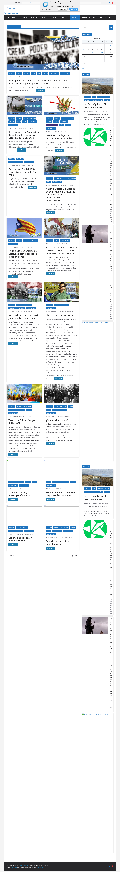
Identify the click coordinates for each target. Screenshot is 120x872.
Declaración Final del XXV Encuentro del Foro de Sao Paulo (22, 171)
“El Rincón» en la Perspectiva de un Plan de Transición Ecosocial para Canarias (23, 134)
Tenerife (107, 100)
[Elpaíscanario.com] (11, 13)
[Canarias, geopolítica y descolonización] (24, 514)
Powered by (45, 9)
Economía (26, 73)
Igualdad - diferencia (52, 125)
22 (106, 56)
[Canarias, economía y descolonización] (62, 514)
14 (102, 53)
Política (64, 17)
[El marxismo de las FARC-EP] (62, 292)
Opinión (28, 482)
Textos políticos (65, 73)
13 (97, 53)
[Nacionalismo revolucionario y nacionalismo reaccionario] (24, 292)
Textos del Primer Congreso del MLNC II (23, 422)
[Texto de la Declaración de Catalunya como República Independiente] (24, 228)
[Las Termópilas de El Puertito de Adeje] (97, 86)
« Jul (83, 68)
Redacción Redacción (28, 77)
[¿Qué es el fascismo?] (62, 394)
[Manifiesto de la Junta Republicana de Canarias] (62, 105)
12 (93, 53)
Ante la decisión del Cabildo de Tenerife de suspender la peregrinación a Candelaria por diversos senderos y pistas (111, 264)
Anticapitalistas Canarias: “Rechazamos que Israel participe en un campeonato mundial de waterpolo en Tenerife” (111, 167)
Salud (39, 73)
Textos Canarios (54, 73)
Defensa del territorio (30, 118)
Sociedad (45, 73)
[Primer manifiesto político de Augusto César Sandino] (62, 469)
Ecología (49, 121)
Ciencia (53, 17)
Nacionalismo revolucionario (17, 308)
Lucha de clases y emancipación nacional (20, 494)
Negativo (63, 9)
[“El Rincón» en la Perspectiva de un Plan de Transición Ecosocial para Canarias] (24, 105)
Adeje (94, 96)
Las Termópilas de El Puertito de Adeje (95, 106)
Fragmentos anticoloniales (62, 178)
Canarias (19, 73)
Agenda (107, 17)
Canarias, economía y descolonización (57, 543)
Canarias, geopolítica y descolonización (20, 539)
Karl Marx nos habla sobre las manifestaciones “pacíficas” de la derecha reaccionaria (62, 250)
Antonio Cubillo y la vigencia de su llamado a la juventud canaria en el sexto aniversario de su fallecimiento (61, 194)
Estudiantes (64, 121)
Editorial (85, 17)
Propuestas (97, 17)
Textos (74, 17)
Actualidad (12, 17)
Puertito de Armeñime (96, 100)
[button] (26, 17)
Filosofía (33, 17)
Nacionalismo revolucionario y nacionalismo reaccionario (23, 317)
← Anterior (10, 556)
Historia (22, 17)
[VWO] (50, 9)
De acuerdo (73, 9)
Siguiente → (75, 556)
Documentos (20, 158)
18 (88, 56)
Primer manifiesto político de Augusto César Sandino (61, 494)
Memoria (73, 178)
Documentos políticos (60, 406)
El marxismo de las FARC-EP (60, 315)
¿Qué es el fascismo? (57, 420)
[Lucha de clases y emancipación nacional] (24, 469)
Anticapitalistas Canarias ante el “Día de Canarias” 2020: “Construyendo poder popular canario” (38, 82)
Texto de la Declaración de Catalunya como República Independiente (22, 253)
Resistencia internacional (15, 162)
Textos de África (68, 531)
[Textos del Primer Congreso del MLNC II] (24, 394)
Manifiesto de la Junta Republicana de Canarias (59, 137)
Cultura (43, 17)
